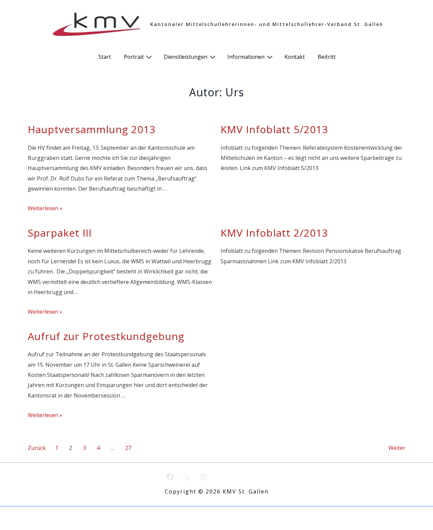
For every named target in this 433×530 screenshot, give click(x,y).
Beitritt (327, 57)
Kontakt (294, 57)
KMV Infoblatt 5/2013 (274, 129)
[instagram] (203, 476)
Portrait (134, 57)
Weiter (396, 448)
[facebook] (170, 476)
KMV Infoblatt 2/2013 (274, 233)
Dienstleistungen (185, 57)
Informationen (246, 57)
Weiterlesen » (45, 208)
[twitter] (186, 476)
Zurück (37, 448)
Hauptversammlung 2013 (92, 129)
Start (104, 57)
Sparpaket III (60, 233)
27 (128, 448)
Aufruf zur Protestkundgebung (106, 336)
